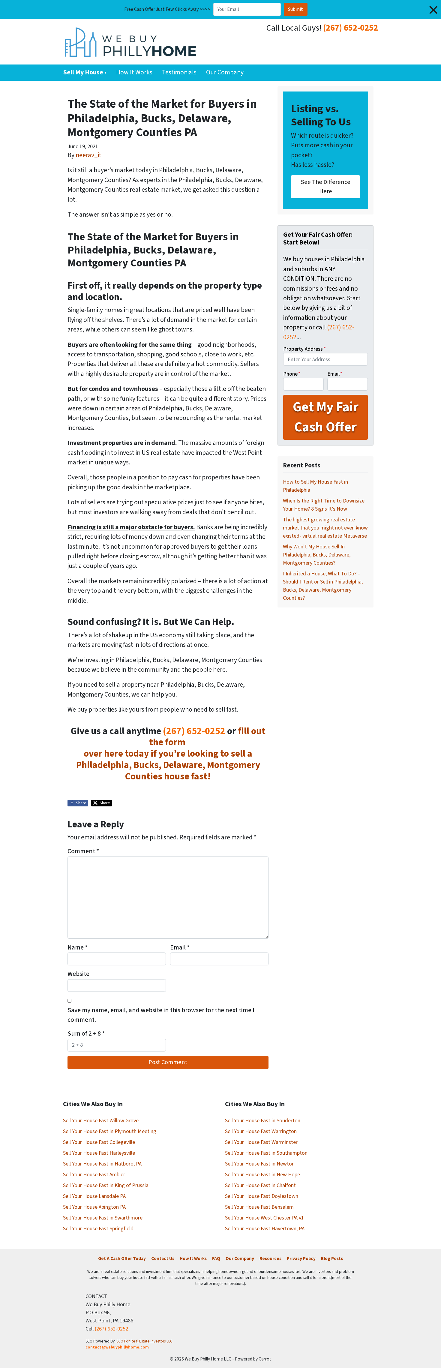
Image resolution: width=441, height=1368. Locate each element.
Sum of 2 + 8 (86, 1033)
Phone (292, 374)
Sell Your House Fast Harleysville (99, 1153)
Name (78, 947)
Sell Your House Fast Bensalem (259, 1207)
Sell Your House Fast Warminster (261, 1142)
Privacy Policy (301, 1258)
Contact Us (162, 1258)
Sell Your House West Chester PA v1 (264, 1218)
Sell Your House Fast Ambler (94, 1174)
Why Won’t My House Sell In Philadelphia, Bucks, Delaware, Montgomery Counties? (316, 555)
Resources (270, 1258)
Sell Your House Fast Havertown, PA (264, 1228)
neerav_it (88, 155)
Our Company (225, 72)
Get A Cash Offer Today (122, 1258)
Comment (83, 851)
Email (180, 947)
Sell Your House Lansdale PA (94, 1196)
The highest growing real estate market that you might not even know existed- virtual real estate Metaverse (325, 528)
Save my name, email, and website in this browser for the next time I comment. (161, 1015)
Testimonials (179, 72)
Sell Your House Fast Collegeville (99, 1142)
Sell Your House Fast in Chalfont (260, 1185)
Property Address (304, 349)
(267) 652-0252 (350, 28)
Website (78, 974)
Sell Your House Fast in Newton (260, 1164)
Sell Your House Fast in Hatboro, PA (102, 1164)
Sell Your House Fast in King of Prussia (105, 1185)
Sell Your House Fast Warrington (261, 1131)
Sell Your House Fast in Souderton (262, 1120)
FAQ (216, 1258)
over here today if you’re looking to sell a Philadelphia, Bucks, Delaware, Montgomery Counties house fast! (168, 765)
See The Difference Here (325, 186)
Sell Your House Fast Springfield (98, 1228)
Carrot (265, 1359)
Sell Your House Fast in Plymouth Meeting (109, 1131)
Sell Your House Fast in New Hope (262, 1174)
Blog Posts (332, 1258)
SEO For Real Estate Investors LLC (144, 1341)
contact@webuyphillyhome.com (117, 1347)
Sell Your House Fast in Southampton (266, 1153)
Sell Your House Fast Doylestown (261, 1196)
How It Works (134, 72)
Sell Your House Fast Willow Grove (101, 1120)
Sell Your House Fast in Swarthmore (102, 1218)
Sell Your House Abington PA (94, 1207)
